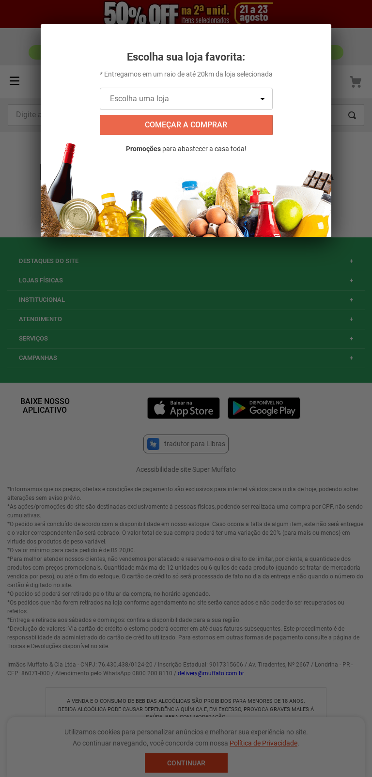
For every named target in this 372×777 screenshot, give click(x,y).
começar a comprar (186, 124)
